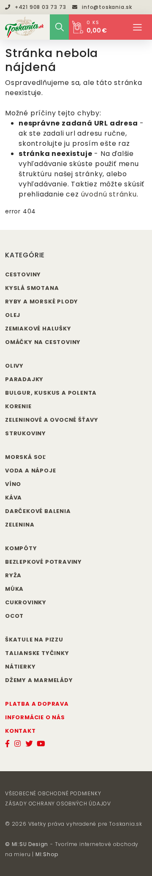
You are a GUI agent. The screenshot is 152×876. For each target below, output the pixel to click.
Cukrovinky (25, 602)
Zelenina (19, 525)
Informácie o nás (35, 717)
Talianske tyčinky (37, 653)
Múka (14, 589)
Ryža (13, 575)
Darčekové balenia (38, 511)
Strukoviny (25, 433)
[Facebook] (7, 744)
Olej (12, 315)
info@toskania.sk (107, 7)
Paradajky (24, 379)
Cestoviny (23, 274)
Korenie (18, 406)
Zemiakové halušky (38, 329)
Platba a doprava (37, 704)
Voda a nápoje (30, 471)
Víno (13, 484)
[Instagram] (17, 744)
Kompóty (21, 548)
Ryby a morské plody (41, 301)
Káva (13, 498)
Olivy (14, 366)
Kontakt (20, 731)
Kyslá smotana (32, 288)
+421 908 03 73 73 (40, 7)
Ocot (14, 616)
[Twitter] (29, 744)
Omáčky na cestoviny (43, 342)
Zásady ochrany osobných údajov (58, 803)
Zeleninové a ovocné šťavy (51, 420)
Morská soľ (25, 457)
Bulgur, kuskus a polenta (51, 393)
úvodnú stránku (109, 194)
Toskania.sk (125, 823)
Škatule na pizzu (34, 640)
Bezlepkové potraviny (43, 562)
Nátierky (20, 667)
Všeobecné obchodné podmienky (53, 793)
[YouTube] (41, 744)
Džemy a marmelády (39, 680)
